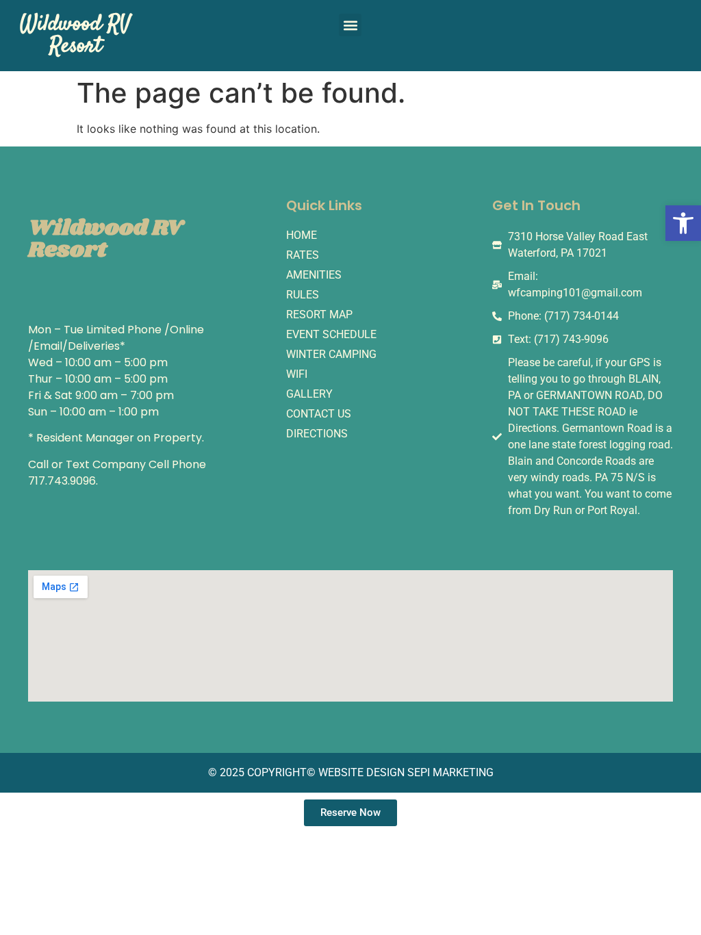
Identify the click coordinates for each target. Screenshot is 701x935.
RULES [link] (302, 294)
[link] (683, 223)
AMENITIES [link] (314, 274)
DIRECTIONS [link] (317, 433)
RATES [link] (302, 254)
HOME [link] (301, 235)
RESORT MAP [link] (319, 314)
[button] (350, 25)
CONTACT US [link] (318, 413)
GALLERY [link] (309, 393)
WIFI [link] (296, 374)
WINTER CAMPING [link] (331, 354)
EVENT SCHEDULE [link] (331, 334)
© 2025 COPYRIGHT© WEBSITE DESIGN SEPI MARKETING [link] (351, 772)
